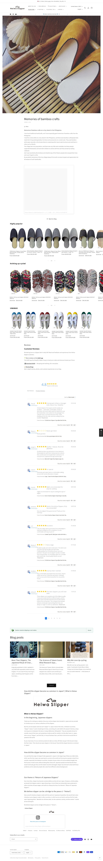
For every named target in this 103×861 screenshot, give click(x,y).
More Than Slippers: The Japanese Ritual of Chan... (22, 661)
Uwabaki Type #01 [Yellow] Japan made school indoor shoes (72, 332)
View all (51, 685)
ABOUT (24, 830)
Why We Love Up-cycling (76, 660)
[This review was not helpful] (74, 425)
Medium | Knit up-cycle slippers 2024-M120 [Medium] (19, 298)
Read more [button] (45, 418)
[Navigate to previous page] (43, 618)
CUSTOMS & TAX (76, 830)
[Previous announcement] (35, 14)
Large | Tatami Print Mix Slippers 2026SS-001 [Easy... (56, 476)
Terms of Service (43, 830)
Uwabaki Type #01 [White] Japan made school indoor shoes (58, 332)
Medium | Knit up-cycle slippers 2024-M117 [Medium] (85, 298)
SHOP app (40, 358)
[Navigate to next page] (60, 618)
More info (89, 630)
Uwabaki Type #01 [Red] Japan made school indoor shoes (44, 332)
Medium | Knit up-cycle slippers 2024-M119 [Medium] (41, 298)
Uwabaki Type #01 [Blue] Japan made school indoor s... (56, 534)
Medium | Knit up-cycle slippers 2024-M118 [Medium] (63, 298)
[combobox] (70, 397)
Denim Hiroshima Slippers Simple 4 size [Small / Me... (56, 515)
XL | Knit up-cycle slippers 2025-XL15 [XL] (53, 436)
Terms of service (45, 857)
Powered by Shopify (23, 857)
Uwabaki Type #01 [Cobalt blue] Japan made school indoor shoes (16, 332)
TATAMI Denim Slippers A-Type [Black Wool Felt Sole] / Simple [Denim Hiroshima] (18, 252)
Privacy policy (37, 857)
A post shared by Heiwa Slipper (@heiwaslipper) (37, 826)
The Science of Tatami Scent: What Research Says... (50, 661)
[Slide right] (54, 260)
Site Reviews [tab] (30, 391)
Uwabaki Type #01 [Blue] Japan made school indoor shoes (30, 332)
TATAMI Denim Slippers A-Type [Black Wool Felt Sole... (56, 420)
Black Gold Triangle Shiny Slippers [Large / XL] (54, 459)
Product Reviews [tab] (40, 391)
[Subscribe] (35, 839)
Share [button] (27, 126)
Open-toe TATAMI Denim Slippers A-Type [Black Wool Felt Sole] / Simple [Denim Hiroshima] (87, 252)
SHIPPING (68, 830)
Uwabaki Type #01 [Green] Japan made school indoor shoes (86, 332)
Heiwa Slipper (16, 857)
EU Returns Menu (60, 830)
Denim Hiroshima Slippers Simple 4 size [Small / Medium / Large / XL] (35, 251)
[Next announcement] (67, 14)
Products (30, 830)
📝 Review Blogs (28, 367)
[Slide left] (48, 260)
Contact (36, 830)
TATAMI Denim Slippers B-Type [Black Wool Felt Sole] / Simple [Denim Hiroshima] (52, 252)
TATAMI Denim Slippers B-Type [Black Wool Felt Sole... (56, 560)
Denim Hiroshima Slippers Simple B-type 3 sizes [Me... (56, 495)
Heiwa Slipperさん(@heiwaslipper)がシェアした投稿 (38, 212)
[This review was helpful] (71, 425)
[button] (52, 6)
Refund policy (51, 830)
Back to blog (52, 219)
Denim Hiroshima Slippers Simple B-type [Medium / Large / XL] (70, 251)
